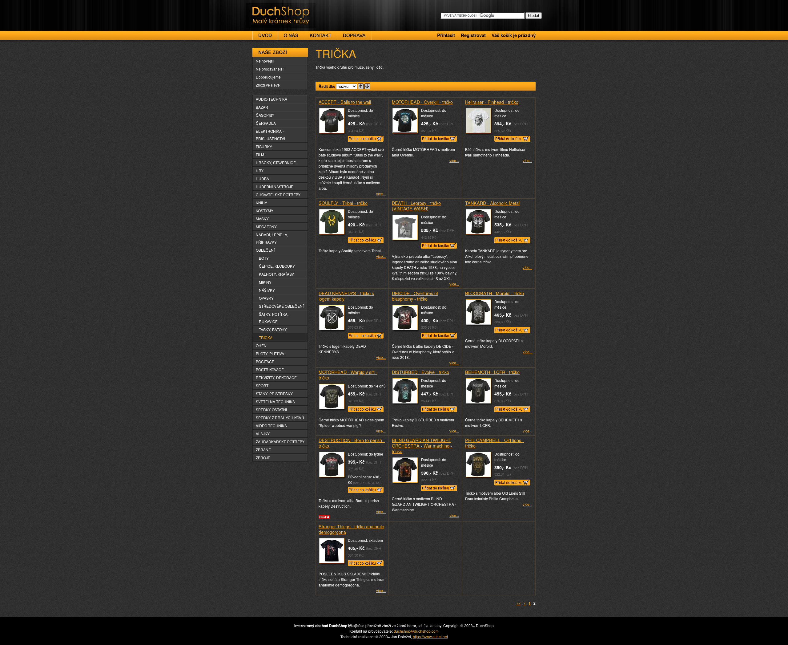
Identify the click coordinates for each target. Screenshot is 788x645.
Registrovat (473, 35)
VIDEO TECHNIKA (271, 425)
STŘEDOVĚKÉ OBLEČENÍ (281, 306)
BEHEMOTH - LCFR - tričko (492, 372)
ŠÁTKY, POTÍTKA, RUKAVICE (273, 317)
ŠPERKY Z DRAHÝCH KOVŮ (280, 417)
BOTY (264, 258)
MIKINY (265, 282)
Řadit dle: (327, 86)
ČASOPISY (265, 115)
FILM (260, 154)
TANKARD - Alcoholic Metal (492, 203)
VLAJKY (263, 433)
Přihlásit (446, 35)
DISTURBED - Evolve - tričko (420, 372)
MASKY (262, 218)
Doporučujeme (268, 76)
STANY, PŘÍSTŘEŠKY (274, 393)
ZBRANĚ (263, 449)
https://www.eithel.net (430, 636)
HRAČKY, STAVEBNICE (276, 162)
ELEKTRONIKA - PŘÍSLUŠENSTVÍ (270, 134)
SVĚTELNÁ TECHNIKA (275, 401)
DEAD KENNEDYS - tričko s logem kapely (346, 296)
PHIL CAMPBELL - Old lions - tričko (494, 443)
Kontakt (320, 35)
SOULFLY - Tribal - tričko (343, 203)
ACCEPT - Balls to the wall (345, 102)
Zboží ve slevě (268, 84)
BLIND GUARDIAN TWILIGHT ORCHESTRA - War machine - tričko (422, 445)
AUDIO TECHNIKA (271, 99)
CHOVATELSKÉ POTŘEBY (278, 194)
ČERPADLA (266, 123)
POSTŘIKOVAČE (270, 369)
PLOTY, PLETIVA (270, 353)
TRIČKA (265, 337)
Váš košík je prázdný (514, 35)
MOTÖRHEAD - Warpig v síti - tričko (348, 375)
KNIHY (261, 202)
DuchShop (263, 8)
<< (519, 603)
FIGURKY (264, 146)
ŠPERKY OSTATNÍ (271, 409)
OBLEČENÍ (265, 250)
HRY (259, 170)
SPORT (262, 385)
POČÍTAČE (265, 361)
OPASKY (266, 298)
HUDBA (262, 178)
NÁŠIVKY (267, 290)
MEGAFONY (266, 226)
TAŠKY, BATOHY (273, 329)
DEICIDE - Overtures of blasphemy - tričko (415, 296)
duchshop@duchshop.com (416, 631)
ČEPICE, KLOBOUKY (277, 266)
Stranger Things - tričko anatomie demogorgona (351, 529)
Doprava (354, 35)
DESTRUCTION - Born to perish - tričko (352, 443)
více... (381, 193)
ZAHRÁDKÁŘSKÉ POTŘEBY (280, 441)
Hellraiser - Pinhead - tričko (491, 102)
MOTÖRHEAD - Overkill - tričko (422, 102)
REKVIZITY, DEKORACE (276, 377)
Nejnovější (265, 60)
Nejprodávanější (269, 68)
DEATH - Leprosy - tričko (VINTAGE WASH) (416, 206)
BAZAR (262, 107)
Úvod (265, 35)
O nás (291, 35)
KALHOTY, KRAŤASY (276, 274)
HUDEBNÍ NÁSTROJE (274, 186)
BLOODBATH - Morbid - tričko (494, 293)
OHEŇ (261, 345)
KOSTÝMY (264, 210)
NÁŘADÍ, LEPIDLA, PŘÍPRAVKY (272, 238)
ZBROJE (263, 457)
